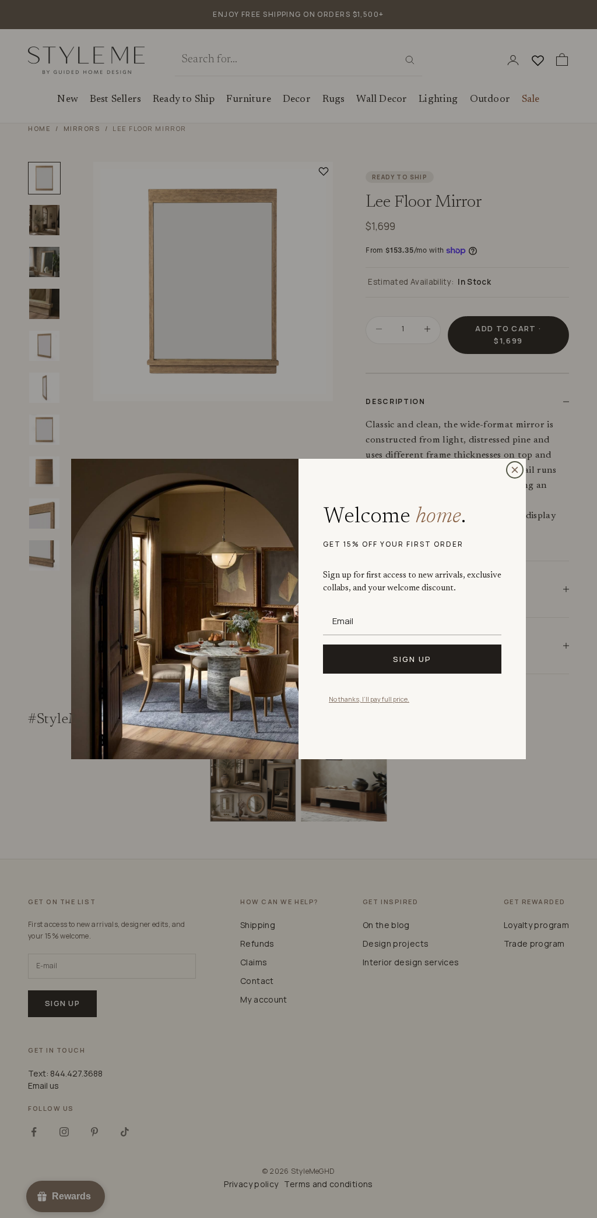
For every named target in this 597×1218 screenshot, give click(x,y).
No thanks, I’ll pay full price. (369, 699)
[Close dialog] (514, 469)
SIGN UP (412, 659)
